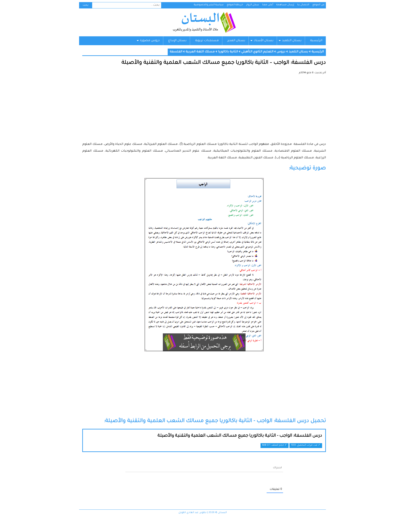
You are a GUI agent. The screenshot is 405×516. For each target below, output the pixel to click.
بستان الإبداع (177, 40)
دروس (281, 52)
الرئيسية (316, 40)
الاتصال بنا (303, 5)
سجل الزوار (252, 5)
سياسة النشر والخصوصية (209, 5)
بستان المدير (236, 40)
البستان (204, 22)
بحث (85, 5)
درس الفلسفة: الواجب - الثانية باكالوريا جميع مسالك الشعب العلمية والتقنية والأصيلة (240, 436)
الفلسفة (176, 52)
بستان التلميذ (291, 40)
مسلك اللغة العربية (200, 52)
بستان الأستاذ (263, 40)
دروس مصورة (150, 40)
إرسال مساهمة (285, 5)
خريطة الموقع (235, 5)
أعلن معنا (267, 5)
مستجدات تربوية (207, 40)
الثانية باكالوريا (228, 52)
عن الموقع (318, 5)
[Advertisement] (204, 109)
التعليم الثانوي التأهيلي (257, 52)
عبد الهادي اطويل (188, 512)
